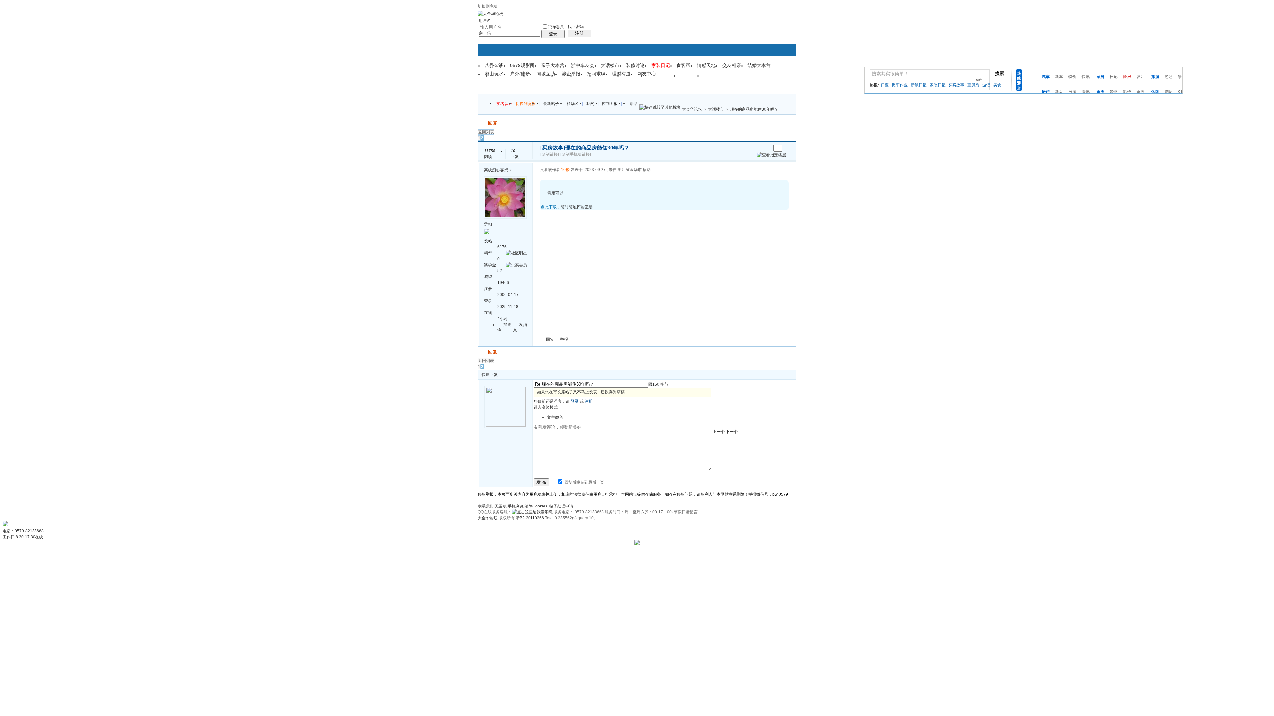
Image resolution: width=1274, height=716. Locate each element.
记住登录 (556, 27)
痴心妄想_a (502, 170)
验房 (1127, 76)
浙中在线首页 (510, 78)
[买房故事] (552, 147)
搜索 (999, 73)
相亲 (585, 78)
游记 (986, 85)
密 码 (485, 33)
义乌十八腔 (662, 78)
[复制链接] (549, 154)
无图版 (501, 506)
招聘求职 (596, 73)
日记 (1114, 76)
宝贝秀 (973, 85)
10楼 (565, 169)
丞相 (488, 224)
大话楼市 (610, 65)
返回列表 (486, 132)
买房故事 (956, 85)
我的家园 (608, 78)
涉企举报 (571, 73)
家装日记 (938, 85)
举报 (564, 339)
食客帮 (683, 65)
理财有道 (621, 73)
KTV (1181, 92)
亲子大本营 (552, 65)
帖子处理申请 (561, 506)
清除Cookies (536, 506)
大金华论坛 (692, 109)
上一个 (719, 431)
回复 (492, 123)
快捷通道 (779, 73)
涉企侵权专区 (721, 78)
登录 (553, 33)
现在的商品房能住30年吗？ (754, 109)
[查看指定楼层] (771, 155)
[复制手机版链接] (575, 154)
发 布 (541, 482)
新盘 (1059, 92)
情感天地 (706, 65)
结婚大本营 (759, 65)
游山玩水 (494, 73)
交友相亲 (731, 65)
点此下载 (549, 207)
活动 (566, 78)
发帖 (482, 123)
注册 (579, 33)
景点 (1182, 76)
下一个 (732, 431)
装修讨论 (635, 65)
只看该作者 (550, 169)
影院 (1168, 92)
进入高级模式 (546, 407)
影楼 (1127, 92)
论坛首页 (542, 78)
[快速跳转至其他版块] (659, 107)
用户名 (485, 20)
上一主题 (759, 148)
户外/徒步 (520, 73)
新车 (1059, 76)
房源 (1072, 92)
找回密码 (576, 26)
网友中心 (646, 73)
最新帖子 (551, 103)
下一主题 (765, 148)
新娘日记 (919, 85)
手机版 (634, 78)
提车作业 (900, 85)
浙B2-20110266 (530, 518)
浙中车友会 (582, 65)
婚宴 (1114, 92)
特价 (1072, 76)
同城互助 (545, 73)
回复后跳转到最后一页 (583, 482)
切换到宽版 (488, 6)
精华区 (573, 103)
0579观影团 (522, 65)
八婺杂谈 (494, 65)
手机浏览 (516, 506)
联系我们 (486, 506)
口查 (885, 85)
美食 (997, 85)
